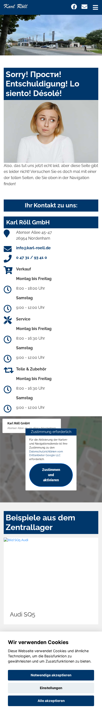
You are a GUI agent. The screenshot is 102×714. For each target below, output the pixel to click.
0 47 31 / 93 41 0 (31, 257)
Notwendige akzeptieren (51, 675)
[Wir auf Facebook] (74, 6)
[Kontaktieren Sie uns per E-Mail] (84, 6)
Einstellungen (51, 688)
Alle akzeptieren (51, 701)
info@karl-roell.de (33, 248)
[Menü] (95, 7)
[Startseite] (15, 6)
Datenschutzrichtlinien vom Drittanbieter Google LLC (46, 453)
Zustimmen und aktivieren (51, 475)
